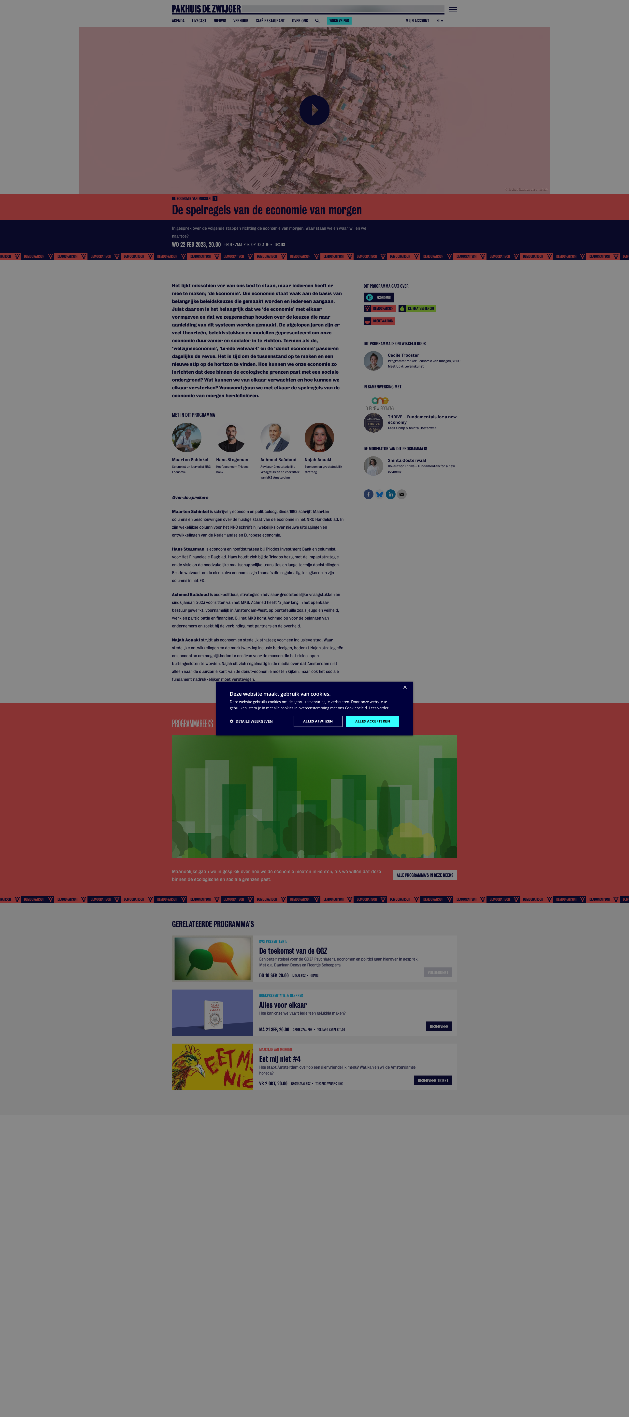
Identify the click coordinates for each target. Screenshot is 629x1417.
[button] (251, 721)
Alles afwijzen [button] (318, 721)
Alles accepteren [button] (372, 721)
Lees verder (378, 707)
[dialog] (314, 709)
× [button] (405, 687)
